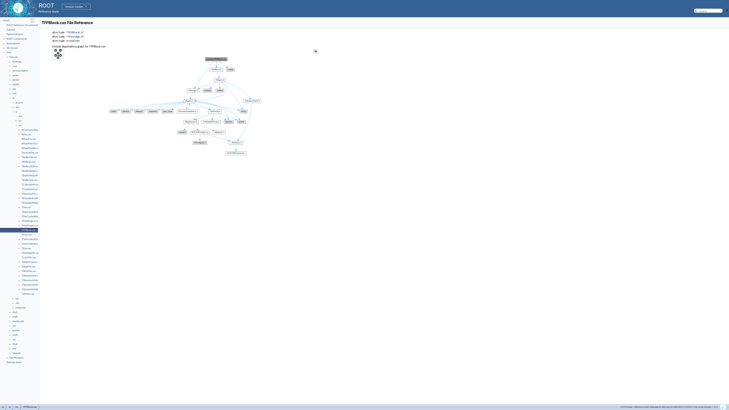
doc (17, 107)
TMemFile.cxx (29, 271)
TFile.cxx (26, 207)
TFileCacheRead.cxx (32, 212)
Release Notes (14, 362)
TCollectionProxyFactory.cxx (36, 184)
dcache (19, 102)
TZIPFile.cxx (28, 294)
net (14, 326)
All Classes (12, 48)
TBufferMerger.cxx (31, 171)
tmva (15, 344)
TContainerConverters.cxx (35, 189)
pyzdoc (16, 330)
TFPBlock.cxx (29, 230)
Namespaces (13, 43)
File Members (16, 357)
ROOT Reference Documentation (23, 25)
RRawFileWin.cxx (31, 148)
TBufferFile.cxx (29, 157)
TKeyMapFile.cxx (30, 253)
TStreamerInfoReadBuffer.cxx (37, 285)
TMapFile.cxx (28, 266)
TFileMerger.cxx (30, 221)
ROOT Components (16, 39)
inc (20, 121)
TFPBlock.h (75, 32)
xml (17, 303)
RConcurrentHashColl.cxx (35, 130)
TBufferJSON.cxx (30, 166)
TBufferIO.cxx (28, 162)
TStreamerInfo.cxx (31, 275)
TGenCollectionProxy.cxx (34, 239)
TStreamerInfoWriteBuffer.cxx (36, 289)
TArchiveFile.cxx (30, 152)
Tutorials (10, 29)
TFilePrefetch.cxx (30, 225)
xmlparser (21, 307)
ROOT (6, 20)
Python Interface (14, 34)
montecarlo (18, 321)
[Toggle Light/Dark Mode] (726, 10)
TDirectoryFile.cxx (31, 193)
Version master (74, 6)
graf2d (16, 80)
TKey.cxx (26, 248)
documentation (20, 70)
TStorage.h (75, 36)
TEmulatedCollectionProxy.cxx (37, 198)
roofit (15, 335)
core (15, 66)
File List (13, 57)
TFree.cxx (27, 234)
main (15, 312)
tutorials (17, 353)
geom (15, 75)
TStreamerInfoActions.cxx (35, 280)
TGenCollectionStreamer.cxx (36, 244)
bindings (17, 61)
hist (14, 93)
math (15, 316)
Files (8, 52)
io (13, 98)
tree (15, 348)
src (20, 125)
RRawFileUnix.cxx (31, 143)
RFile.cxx (26, 134)
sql (17, 298)
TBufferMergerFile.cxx (33, 175)
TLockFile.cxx (29, 257)
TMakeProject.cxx (31, 262)
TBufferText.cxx (29, 180)
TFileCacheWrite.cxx (32, 216)
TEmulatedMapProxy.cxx (34, 203)
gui (14, 89)
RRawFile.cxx (29, 139)
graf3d (16, 84)
